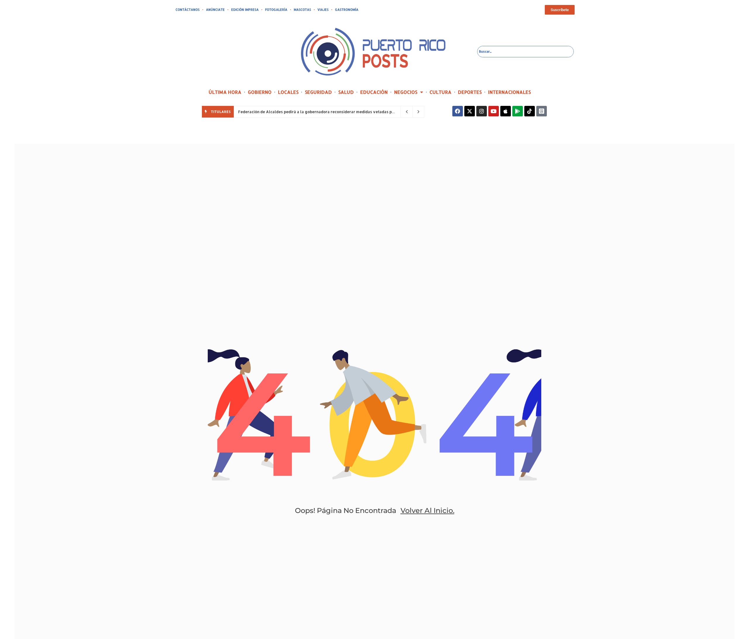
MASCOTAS (302, 10)
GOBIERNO (260, 92)
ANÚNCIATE (215, 10)
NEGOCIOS (405, 92)
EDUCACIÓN (374, 92)
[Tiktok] (529, 111)
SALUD (346, 92)
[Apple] (505, 111)
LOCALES (288, 92)
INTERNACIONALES (509, 92)
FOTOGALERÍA (276, 10)
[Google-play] (517, 111)
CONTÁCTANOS (188, 10)
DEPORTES (470, 92)
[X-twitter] (469, 111)
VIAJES (323, 10)
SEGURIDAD (318, 92)
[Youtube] (493, 111)
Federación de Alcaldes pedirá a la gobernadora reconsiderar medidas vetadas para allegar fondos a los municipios (348, 111)
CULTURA (440, 92)
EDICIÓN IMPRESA (245, 10)
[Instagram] (481, 111)
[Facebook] (457, 111)
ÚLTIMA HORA (225, 92)
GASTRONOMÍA (346, 10)
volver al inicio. (427, 510)
